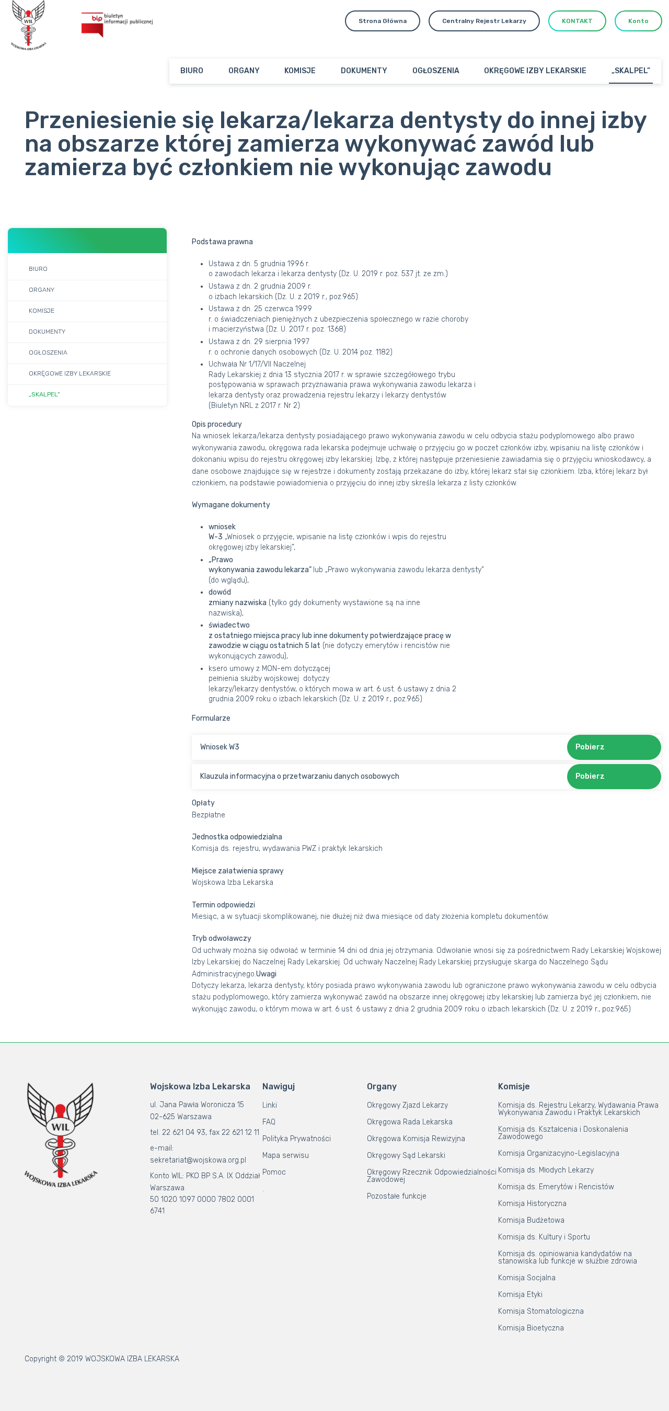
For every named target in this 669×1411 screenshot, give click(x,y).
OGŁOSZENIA (435, 70)
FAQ (268, 1122)
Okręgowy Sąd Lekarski (406, 1155)
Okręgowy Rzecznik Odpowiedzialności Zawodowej (432, 1176)
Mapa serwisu (285, 1155)
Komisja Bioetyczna (531, 1328)
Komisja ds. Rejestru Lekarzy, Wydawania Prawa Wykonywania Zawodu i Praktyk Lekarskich (578, 1109)
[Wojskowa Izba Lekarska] (29, 25)
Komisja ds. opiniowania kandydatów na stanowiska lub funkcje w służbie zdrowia (567, 1257)
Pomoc (274, 1172)
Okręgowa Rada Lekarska (410, 1122)
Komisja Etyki (520, 1294)
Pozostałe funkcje (396, 1196)
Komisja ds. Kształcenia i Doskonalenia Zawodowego (563, 1133)
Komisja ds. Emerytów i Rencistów (556, 1186)
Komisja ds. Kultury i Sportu (544, 1237)
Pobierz (590, 747)
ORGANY (244, 70)
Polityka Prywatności (296, 1138)
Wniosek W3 (219, 747)
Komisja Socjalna (527, 1277)
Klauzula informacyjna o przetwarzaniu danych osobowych (299, 776)
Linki (269, 1105)
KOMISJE (300, 70)
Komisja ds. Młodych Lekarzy (546, 1170)
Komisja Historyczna (532, 1203)
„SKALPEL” (631, 70)
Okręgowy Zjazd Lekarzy (407, 1105)
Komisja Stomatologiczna (541, 1311)
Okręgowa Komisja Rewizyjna (416, 1138)
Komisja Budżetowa (531, 1220)
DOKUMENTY (364, 70)
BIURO (191, 70)
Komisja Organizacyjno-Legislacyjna (558, 1153)
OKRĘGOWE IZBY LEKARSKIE (535, 70)
